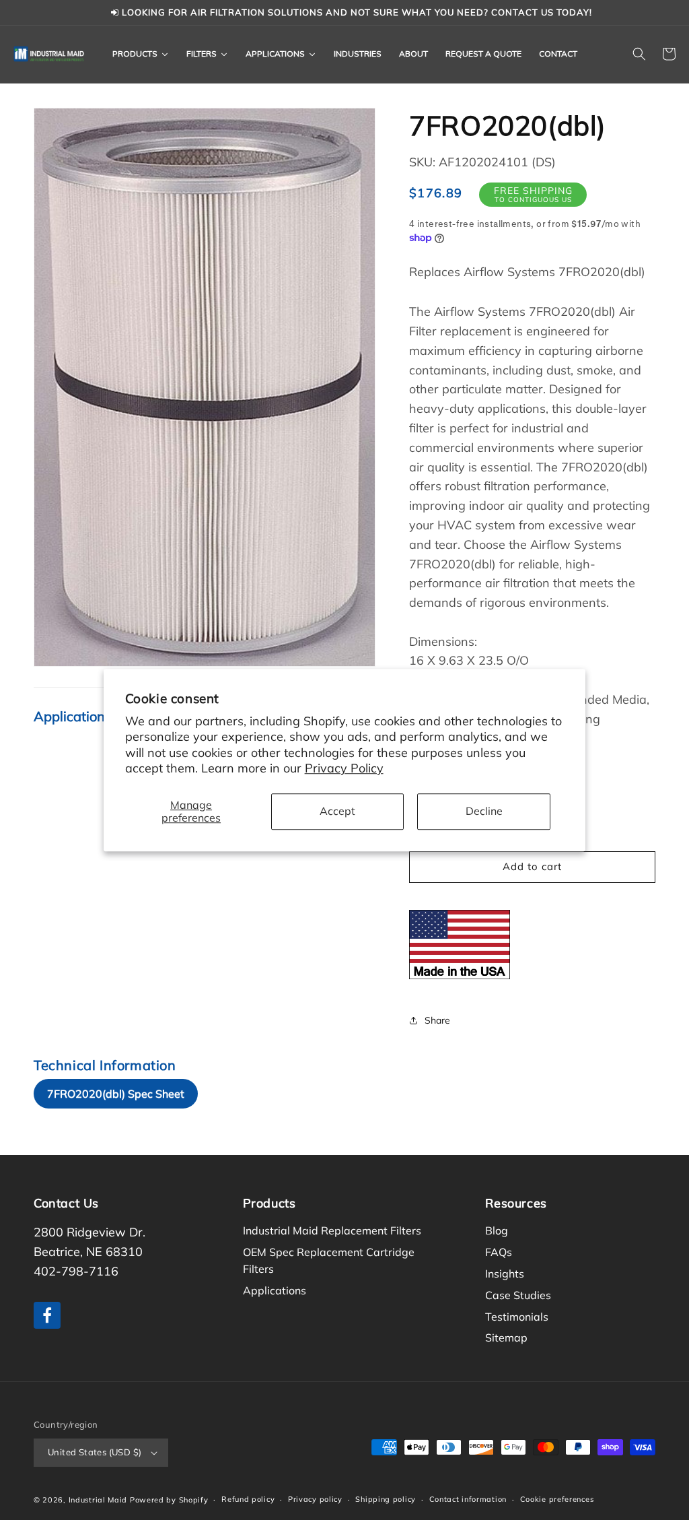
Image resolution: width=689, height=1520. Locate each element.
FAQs (498, 1252)
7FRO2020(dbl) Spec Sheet (115, 1093)
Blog (496, 1230)
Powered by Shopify (169, 1500)
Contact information (468, 1499)
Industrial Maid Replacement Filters (332, 1230)
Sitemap (506, 1337)
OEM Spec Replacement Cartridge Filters (328, 1260)
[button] (639, 54)
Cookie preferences (557, 1499)
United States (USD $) (94, 1452)
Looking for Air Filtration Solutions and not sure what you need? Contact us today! (355, 12)
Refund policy (248, 1499)
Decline (484, 811)
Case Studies (518, 1295)
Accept (337, 811)
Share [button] (437, 1020)
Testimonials (516, 1316)
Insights (504, 1273)
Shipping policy (385, 1499)
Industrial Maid (98, 1500)
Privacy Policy (344, 768)
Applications (274, 1290)
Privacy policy (315, 1499)
